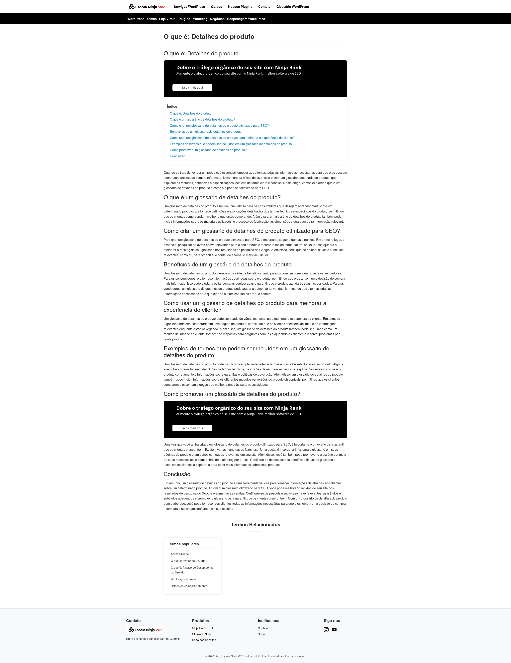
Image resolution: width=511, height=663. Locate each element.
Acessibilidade (180, 554)
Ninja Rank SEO (202, 628)
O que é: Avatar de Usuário (188, 561)
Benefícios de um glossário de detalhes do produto (206, 131)
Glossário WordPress (292, 6)
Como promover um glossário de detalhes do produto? (208, 150)
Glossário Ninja (201, 634)
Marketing (200, 18)
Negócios (217, 18)
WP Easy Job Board (183, 579)
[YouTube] (334, 629)
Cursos (216, 6)
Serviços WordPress (189, 6)
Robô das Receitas (204, 640)
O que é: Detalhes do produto (190, 113)
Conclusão (177, 156)
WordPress (135, 18)
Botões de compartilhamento (189, 586)
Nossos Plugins (240, 6)
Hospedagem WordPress (246, 18)
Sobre (262, 634)
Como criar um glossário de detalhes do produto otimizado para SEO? (219, 125)
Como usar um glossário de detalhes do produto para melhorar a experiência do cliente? (232, 137)
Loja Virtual (167, 18)
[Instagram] (326, 629)
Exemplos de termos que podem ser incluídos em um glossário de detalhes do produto (231, 144)
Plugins (184, 18)
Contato (264, 6)
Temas (152, 18)
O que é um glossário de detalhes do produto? (202, 119)
